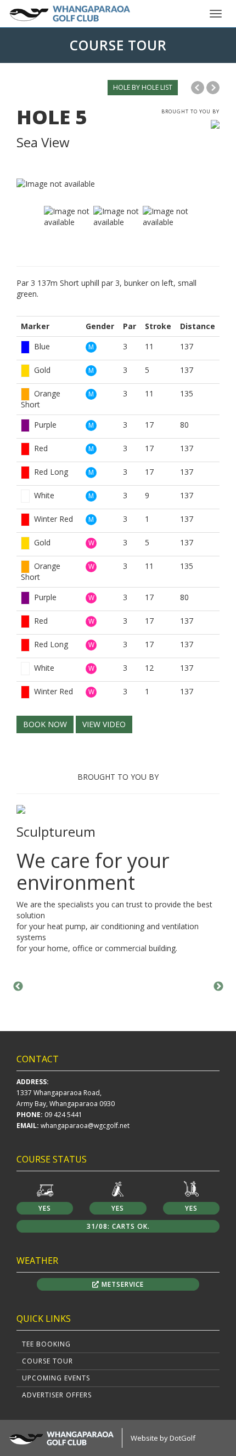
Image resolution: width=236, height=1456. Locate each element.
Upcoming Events (56, 1378)
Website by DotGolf (163, 1438)
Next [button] (218, 986)
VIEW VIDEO (104, 724)
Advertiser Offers (57, 1395)
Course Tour (47, 1361)
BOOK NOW (45, 724)
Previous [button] (18, 986)
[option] (118, 184)
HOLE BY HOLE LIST (142, 87)
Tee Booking (46, 1344)
